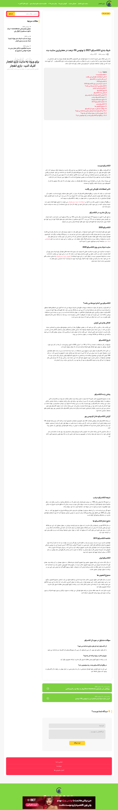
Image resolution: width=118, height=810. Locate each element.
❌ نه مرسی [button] (59, 417)
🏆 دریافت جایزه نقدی (59, 412)
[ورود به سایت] (59, 398)
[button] (59, 405)
